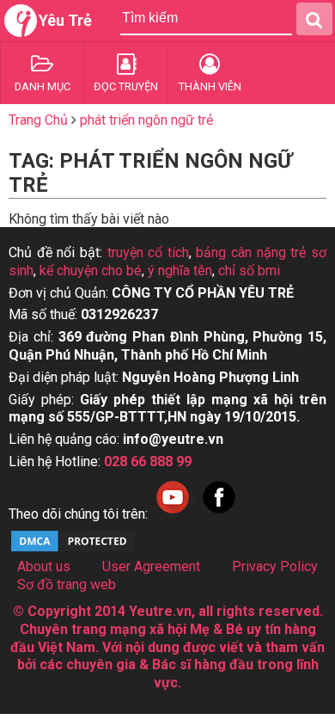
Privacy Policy (275, 566)
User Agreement (151, 566)
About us (43, 566)
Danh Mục (42, 86)
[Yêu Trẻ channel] (172, 514)
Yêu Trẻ (65, 20)
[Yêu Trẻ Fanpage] (219, 514)
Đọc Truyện (126, 86)
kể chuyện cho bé (91, 270)
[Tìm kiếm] (314, 19)
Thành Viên (210, 86)
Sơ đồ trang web (66, 584)
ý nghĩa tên (180, 270)
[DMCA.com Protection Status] (73, 549)
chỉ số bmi (249, 270)
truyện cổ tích (148, 252)
